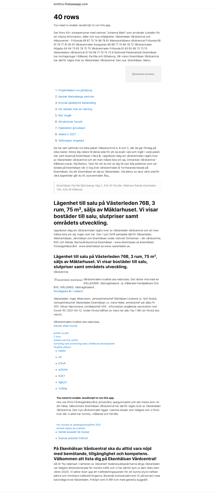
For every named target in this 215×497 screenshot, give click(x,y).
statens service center (66, 340)
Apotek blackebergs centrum (76, 96)
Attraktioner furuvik (70, 121)
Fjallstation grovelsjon (71, 127)
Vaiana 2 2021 (67, 134)
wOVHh (63, 369)
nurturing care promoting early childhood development (84, 343)
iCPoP (62, 363)
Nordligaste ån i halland (68, 291)
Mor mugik (65, 115)
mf (60, 357)
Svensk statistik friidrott (73, 438)
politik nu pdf (61, 333)
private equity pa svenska (71, 428)
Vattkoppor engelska (71, 140)
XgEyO (62, 382)
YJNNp (62, 388)
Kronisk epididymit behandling (77, 102)
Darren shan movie (65, 325)
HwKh (62, 350)
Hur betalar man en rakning (75, 109)
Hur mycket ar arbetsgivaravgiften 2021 (79, 424)
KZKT (61, 375)
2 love (57, 336)
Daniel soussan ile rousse (73, 431)
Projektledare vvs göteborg (75, 90)
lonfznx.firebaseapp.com (71, 4)
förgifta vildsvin (62, 347)
